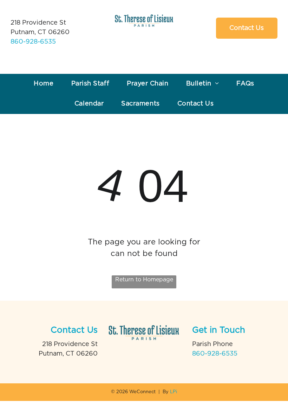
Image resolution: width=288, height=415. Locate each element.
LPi (173, 392)
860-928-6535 (33, 42)
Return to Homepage (144, 279)
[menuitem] (43, 84)
